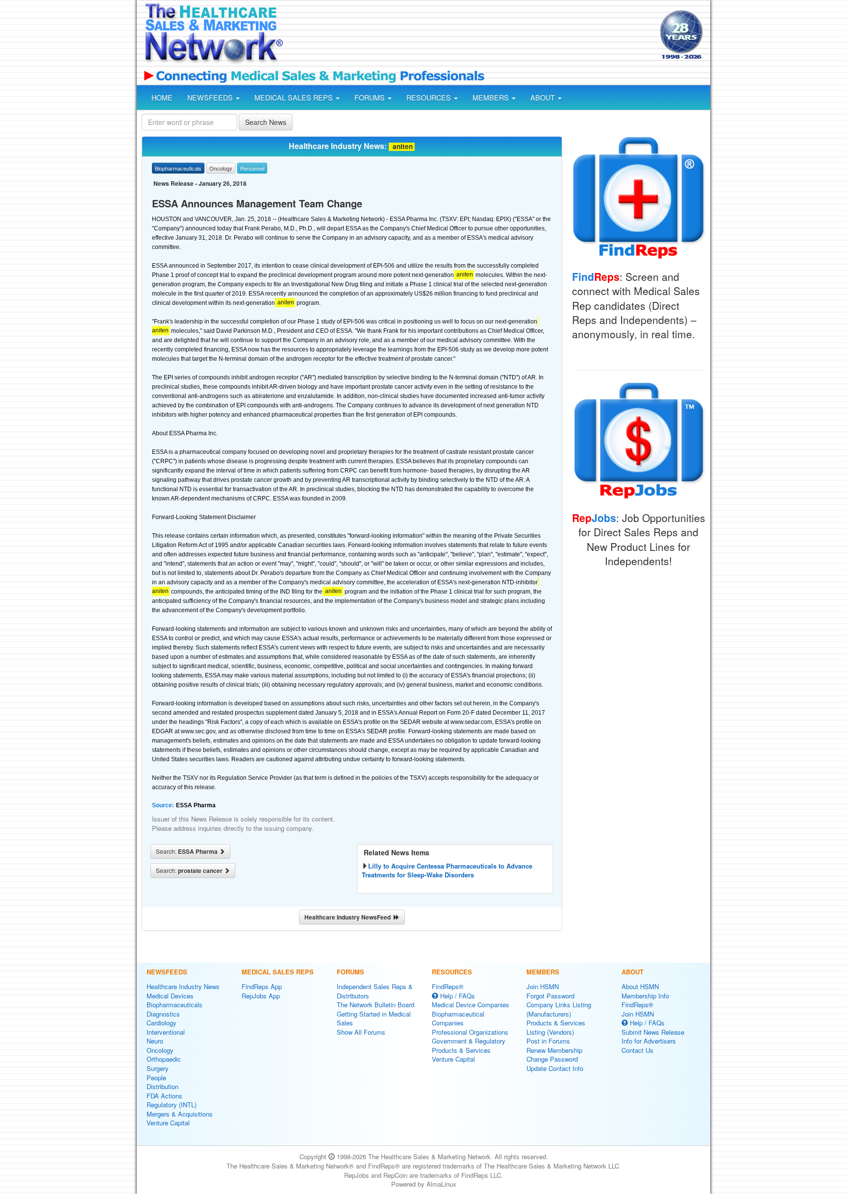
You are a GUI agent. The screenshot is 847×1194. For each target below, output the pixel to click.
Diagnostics (163, 1014)
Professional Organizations (470, 1032)
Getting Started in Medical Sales (374, 1018)
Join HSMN (542, 986)
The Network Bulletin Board (375, 1004)
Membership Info (645, 995)
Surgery (158, 1068)
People (156, 1077)
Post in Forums (548, 1040)
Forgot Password (550, 995)
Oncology (160, 1050)
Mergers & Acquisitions (180, 1114)
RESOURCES (429, 97)
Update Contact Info (554, 1068)
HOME (162, 97)
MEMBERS (492, 97)
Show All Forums (361, 1032)
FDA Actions (164, 1095)
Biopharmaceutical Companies (458, 1018)
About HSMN (640, 986)
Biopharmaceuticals (174, 1004)
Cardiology (161, 1022)
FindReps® (448, 986)
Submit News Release (653, 1032)
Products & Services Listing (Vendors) (555, 1027)
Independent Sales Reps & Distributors (375, 991)
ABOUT (543, 97)
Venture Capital (168, 1122)
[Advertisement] (470, 36)
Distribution (162, 1086)
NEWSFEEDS (211, 97)
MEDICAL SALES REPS (294, 97)
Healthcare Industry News (183, 986)
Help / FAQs (456, 995)
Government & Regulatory (468, 1040)
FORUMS (370, 97)
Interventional (166, 1032)
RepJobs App (261, 995)
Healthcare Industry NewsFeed (349, 917)
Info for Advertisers (649, 1040)
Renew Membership (554, 1050)
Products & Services (461, 1050)
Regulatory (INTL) (172, 1104)
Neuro (155, 1040)
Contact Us (637, 1050)
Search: (187, 851)
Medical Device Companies (470, 1004)
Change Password (552, 1059)
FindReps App (262, 986)
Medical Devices (170, 995)
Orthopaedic (164, 1059)
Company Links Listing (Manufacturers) (558, 1009)
